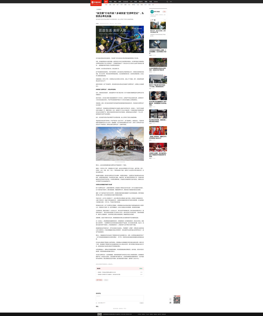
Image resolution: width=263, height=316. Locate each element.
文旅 (138, 4)
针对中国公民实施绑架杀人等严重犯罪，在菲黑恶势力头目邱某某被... (157, 103)
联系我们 (143, 314)
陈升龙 (150, 71)
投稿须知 (155, 314)
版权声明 (159, 314)
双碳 (149, 4)
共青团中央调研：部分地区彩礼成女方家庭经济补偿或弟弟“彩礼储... (157, 155)
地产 (118, 4)
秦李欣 (150, 123)
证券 (114, 4)
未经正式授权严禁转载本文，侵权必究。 (104, 264)
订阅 (164, 11)
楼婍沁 (150, 140)
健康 (125, 4)
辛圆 (150, 88)
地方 (129, 4)
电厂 (153, 4)
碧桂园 (99, 9)
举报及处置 (164, 314)
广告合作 (147, 314)
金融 (110, 4)
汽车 (122, 4)
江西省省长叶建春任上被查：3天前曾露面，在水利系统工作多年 (157, 51)
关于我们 (139, 314)
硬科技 (133, 4)
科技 (106, 4)
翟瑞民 (150, 55)
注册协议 (151, 314)
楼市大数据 (99, 280)
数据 (142, 4)
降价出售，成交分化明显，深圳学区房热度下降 (158, 31)
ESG (146, 4)
